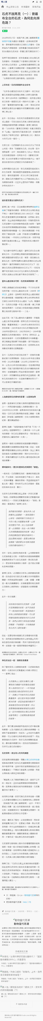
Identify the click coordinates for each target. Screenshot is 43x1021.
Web (25, 902)
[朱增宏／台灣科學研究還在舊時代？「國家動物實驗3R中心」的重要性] (21, 958)
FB (30, 902)
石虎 (36, 911)
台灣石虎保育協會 (32, 759)
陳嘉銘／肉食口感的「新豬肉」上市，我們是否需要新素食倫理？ (21, 979)
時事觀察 (25, 6)
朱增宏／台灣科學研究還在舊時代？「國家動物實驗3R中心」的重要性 (21, 964)
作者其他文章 (21, 951)
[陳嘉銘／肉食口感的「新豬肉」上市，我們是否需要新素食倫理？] (21, 973)
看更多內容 (22, 1004)
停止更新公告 (12, 6)
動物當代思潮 (6, 28)
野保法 (29, 911)
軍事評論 (36, 6)
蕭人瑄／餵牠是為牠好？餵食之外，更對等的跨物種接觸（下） (21, 995)
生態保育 (21, 911)
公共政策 (5, 914)
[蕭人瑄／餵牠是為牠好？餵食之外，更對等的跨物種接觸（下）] (21, 989)
